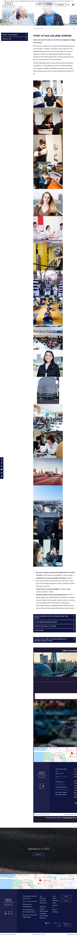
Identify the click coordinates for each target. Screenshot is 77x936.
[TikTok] (43, 788)
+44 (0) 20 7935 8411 (32, 901)
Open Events (43, 903)
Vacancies (66, 900)
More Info (70, 727)
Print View (58, 792)
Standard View (33, 915)
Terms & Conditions (55, 911)
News (53, 896)
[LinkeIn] (40, 788)
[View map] (38, 881)
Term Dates (43, 898)
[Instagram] (40, 786)
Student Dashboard (55, 900)
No (72, 1)
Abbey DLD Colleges (43, 908)
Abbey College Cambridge (44, 912)
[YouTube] (43, 786)
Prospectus (43, 901)
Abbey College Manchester (44, 917)
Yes (71, 1)
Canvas (54, 903)
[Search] (68, 4)
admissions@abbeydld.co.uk (62, 789)
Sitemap (65, 814)
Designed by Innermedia (72, 934)
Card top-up (55, 906)
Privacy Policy (70, 814)
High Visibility (62, 794)
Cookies (75, 814)
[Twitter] (40, 784)
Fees (75, 769)
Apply (40, 3)
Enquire (50, 3)
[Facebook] (43, 784)
